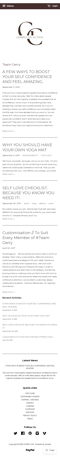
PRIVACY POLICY (30, 416)
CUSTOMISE (30, 409)
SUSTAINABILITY (30, 155)
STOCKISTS (30, 412)
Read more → (8, 131)
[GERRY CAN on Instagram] (37, 434)
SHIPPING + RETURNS (30, 400)
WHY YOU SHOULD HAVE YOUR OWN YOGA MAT (26, 316)
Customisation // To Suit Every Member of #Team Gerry (25, 237)
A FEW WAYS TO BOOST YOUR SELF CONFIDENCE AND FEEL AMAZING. (27, 76)
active (26, 203)
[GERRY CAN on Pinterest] (30, 434)
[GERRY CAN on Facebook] (23, 434)
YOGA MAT (46, 155)
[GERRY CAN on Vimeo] (44, 434)
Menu (10, 6)
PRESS (30, 419)
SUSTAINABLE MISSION (30, 397)
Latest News (30, 360)
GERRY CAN (29, 444)
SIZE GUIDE (30, 393)
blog (34, 203)
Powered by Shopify (43, 444)
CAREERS (30, 406)
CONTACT (30, 403)
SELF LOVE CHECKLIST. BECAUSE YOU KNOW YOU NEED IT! (28, 193)
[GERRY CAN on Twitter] (15, 434)
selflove (42, 203)
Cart (55, 6)
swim (51, 203)
